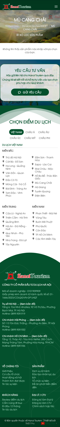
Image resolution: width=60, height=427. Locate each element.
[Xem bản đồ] (27, 303)
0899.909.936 (18, 345)
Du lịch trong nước (35, 26)
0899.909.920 (18, 329)
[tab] (16, 132)
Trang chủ (11, 26)
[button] (56, 6)
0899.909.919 (18, 313)
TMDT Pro (30, 423)
